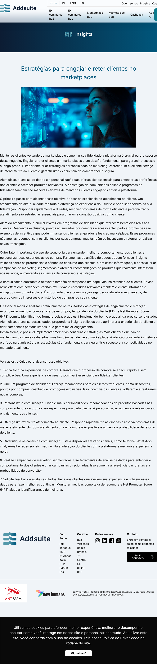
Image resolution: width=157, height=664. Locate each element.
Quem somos (130, 3)
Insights (145, 3)
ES (82, 3)
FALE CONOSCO (138, 557)
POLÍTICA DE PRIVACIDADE (111, 595)
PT (63, 3)
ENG (73, 3)
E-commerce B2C (74, 14)
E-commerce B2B (55, 14)
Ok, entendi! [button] (78, 653)
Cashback (136, 14)
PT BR (53, 3)
